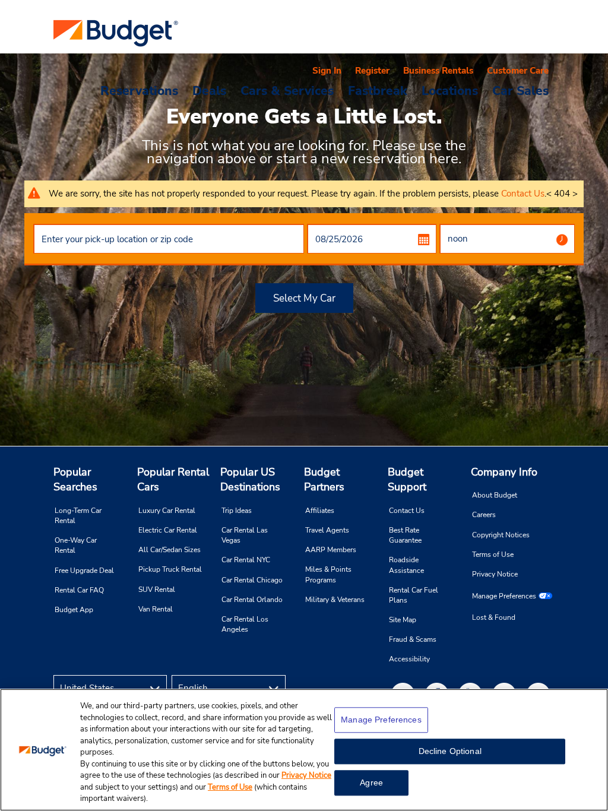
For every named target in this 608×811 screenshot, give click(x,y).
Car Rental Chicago (252, 580)
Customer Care (518, 71)
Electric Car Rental (167, 530)
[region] (304, 750)
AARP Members (330, 550)
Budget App (74, 609)
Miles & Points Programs (328, 574)
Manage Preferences (504, 596)
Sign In (326, 71)
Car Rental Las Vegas (244, 535)
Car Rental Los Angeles (244, 624)
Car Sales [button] (520, 90)
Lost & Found (493, 617)
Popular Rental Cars (173, 480)
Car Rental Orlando (252, 599)
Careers (484, 514)
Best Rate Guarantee (405, 535)
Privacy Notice (495, 574)
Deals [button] (209, 90)
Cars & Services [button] (287, 90)
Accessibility (409, 659)
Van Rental (155, 609)
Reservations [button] (139, 90)
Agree (371, 782)
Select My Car (304, 298)
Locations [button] (450, 90)
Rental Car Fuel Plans (413, 595)
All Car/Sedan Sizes (169, 550)
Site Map (402, 620)
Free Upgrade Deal (84, 570)
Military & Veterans (335, 599)
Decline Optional (450, 751)
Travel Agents (327, 530)
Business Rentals (438, 71)
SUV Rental (156, 589)
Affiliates (319, 510)
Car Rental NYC (245, 560)
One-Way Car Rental (76, 545)
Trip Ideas (236, 510)
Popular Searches (75, 480)
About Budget (494, 495)
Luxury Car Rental (166, 510)
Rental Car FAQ (79, 590)
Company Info (504, 472)
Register (372, 71)
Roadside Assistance (406, 565)
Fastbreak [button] (377, 90)
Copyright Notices (501, 535)
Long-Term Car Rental (78, 515)
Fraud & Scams (412, 639)
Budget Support (407, 480)
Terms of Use (493, 554)
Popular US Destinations (250, 480)
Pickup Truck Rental (170, 569)
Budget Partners (324, 480)
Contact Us (522, 193)
